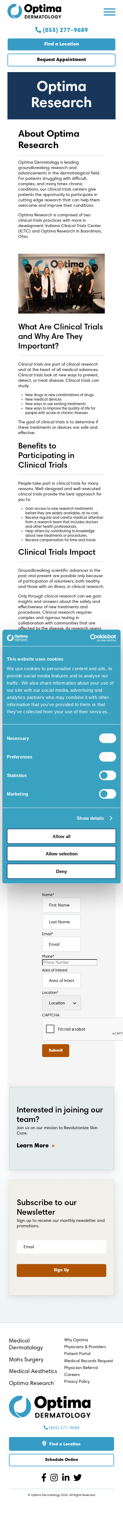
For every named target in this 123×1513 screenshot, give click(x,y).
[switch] (107, 756)
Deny (61, 871)
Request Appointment (61, 59)
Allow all (61, 836)
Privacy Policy (77, 1382)
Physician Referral (81, 1368)
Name (48, 895)
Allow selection (62, 853)
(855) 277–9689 (64, 31)
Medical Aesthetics (33, 1371)
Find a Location (61, 44)
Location (50, 993)
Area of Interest (54, 970)
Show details (90, 818)
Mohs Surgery (26, 1360)
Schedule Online (61, 1460)
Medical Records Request (88, 1361)
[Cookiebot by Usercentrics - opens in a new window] (90, 638)
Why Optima (76, 1340)
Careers (72, 1375)
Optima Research (31, 1383)
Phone (48, 957)
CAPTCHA (50, 1015)
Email (47, 934)
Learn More (33, 1146)
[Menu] (110, 12)
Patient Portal (77, 1354)
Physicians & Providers (85, 1347)
